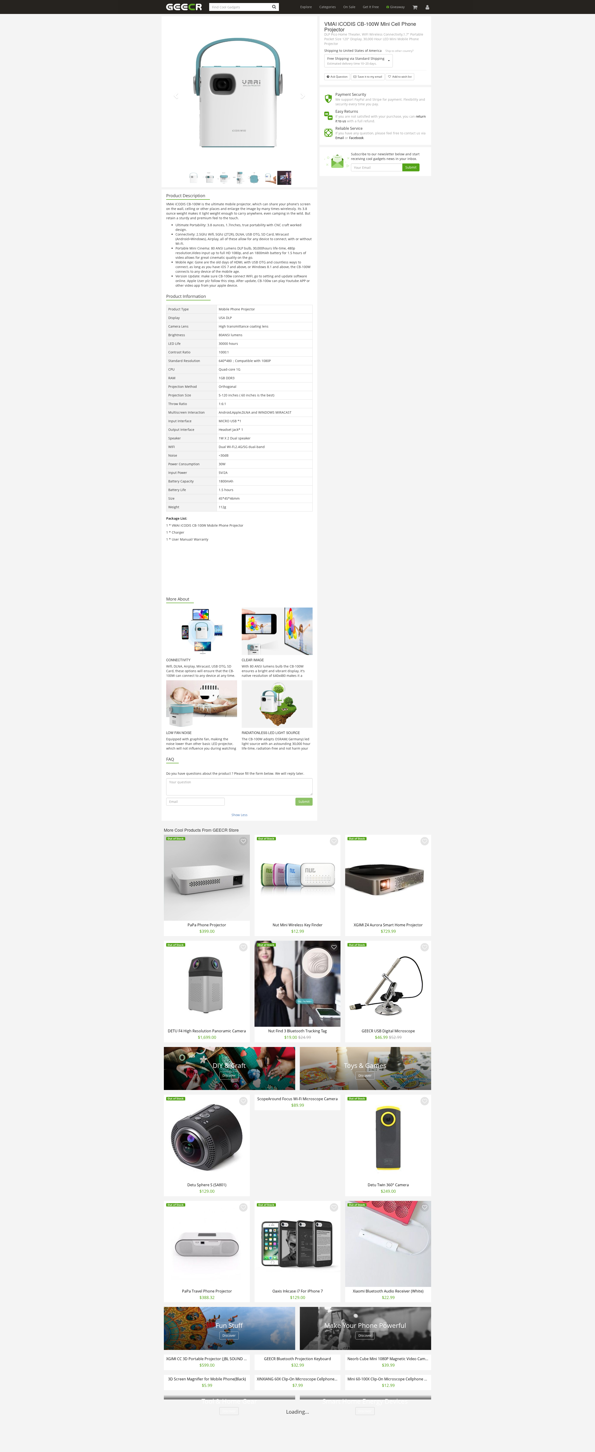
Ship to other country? (399, 51)
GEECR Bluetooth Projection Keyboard (297, 1444)
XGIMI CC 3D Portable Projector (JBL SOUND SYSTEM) (207, 1444)
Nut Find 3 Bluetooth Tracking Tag (297, 1031)
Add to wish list (402, 77)
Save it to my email (369, 77)
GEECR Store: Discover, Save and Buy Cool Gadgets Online (188, 9)
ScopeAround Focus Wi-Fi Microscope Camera (297, 1098)
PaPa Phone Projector (207, 925)
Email (339, 138)
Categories (327, 7)
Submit (304, 801)
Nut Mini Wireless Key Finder (298, 925)
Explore (306, 7)
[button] (175, 94)
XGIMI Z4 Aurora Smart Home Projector (388, 925)
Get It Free (371, 7)
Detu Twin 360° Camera (388, 1185)
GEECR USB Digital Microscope (388, 1031)
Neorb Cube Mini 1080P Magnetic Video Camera (388, 1444)
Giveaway (397, 7)
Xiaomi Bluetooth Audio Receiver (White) (388, 1291)
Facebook (356, 138)
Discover (229, 1075)
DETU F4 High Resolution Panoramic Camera (207, 1031)
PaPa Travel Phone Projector (207, 1291)
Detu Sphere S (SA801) (206, 1185)
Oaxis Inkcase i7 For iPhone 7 (297, 1291)
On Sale (349, 7)
